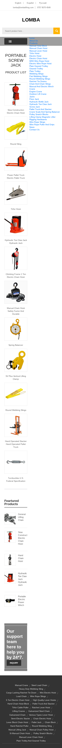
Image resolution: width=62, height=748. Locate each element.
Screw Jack (34, 107)
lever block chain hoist (17, 722)
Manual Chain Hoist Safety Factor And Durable (16, 311)
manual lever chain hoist (31, 737)
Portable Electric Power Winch (22, 600)
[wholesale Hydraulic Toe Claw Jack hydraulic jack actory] (15, 224)
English (18, 3)
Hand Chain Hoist (21, 558)
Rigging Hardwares (38, 119)
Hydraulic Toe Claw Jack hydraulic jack (16, 241)
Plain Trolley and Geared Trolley (31, 741)
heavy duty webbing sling (31, 689)
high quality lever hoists (44, 700)
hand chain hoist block (18, 704)
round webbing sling (42, 726)
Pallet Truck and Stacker (43, 704)
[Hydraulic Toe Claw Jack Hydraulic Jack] (10, 577)
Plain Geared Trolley (38, 66)
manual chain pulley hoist (41, 730)
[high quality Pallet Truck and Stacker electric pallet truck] (15, 159)
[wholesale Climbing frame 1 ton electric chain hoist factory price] (15, 258)
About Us (33, 41)
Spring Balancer (16, 345)
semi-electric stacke (20, 718)
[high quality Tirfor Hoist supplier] (15, 193)
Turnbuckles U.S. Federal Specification (15, 479)
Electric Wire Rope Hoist (40, 63)
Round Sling (15, 144)
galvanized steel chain (39, 711)
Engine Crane (35, 91)
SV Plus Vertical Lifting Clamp (16, 377)
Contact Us (34, 129)
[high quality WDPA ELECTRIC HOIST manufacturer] (15, 94)
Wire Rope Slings (37, 122)
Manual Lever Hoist (38, 51)
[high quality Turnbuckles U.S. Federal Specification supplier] (15, 462)
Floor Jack (34, 99)
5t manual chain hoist (20, 733)
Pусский (42, 3)
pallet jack (36, 722)
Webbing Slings (36, 73)
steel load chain (39, 685)
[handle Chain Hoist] (15, 292)
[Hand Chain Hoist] (10, 559)
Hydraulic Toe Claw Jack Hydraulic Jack (22, 579)
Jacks (32, 96)
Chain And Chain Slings (40, 84)
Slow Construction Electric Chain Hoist (16, 111)
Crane (32, 89)
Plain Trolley (35, 71)
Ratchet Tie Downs (38, 81)
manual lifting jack (17, 730)
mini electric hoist (48, 692)
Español (30, 3)
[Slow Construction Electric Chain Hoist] (10, 536)
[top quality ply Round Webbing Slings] (15, 394)
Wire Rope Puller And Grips (41, 124)
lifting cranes (18, 711)
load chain (21, 696)
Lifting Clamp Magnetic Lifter (42, 117)
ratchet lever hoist (41, 707)
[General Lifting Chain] (10, 518)
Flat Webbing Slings (38, 76)
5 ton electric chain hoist (17, 700)
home (32, 38)
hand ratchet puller (19, 726)
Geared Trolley (36, 68)
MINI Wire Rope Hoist (39, 61)
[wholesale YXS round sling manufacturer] (15, 128)
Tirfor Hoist (34, 53)
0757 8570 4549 (43, 7)
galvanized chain (17, 715)
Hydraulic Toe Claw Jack (40, 104)
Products (33, 43)
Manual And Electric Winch (41, 86)
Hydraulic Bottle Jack (38, 102)
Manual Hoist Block (38, 46)
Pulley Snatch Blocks (38, 114)
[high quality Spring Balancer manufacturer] (15, 329)
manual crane (21, 685)
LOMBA (31, 20)
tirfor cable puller (20, 707)
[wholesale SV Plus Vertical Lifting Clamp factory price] (15, 360)
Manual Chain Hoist (38, 48)
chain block (50, 722)
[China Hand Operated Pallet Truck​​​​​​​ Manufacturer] (15, 425)
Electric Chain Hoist (38, 58)
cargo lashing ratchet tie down (21, 692)
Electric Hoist (35, 56)
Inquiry (14, 663)
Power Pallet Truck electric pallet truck (16, 176)
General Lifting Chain (22, 517)
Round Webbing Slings (39, 79)
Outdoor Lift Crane (37, 94)
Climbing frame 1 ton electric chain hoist (16, 275)
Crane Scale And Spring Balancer (44, 112)
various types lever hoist (41, 715)
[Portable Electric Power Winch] (10, 600)
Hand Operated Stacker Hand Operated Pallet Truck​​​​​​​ (16, 444)
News (31, 127)
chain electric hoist (42, 718)
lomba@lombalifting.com (23, 7)
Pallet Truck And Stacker (40, 109)
